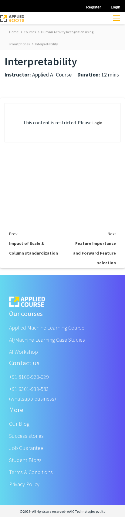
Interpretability (46, 44)
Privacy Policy (24, 484)
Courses (29, 32)
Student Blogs (25, 460)
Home (14, 32)
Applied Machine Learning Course (46, 327)
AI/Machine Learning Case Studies (47, 339)
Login (97, 122)
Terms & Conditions (31, 472)
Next (112, 233)
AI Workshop (23, 351)
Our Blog (19, 423)
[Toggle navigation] (116, 18)
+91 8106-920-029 (29, 376)
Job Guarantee (26, 447)
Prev (13, 233)
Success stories (26, 435)
